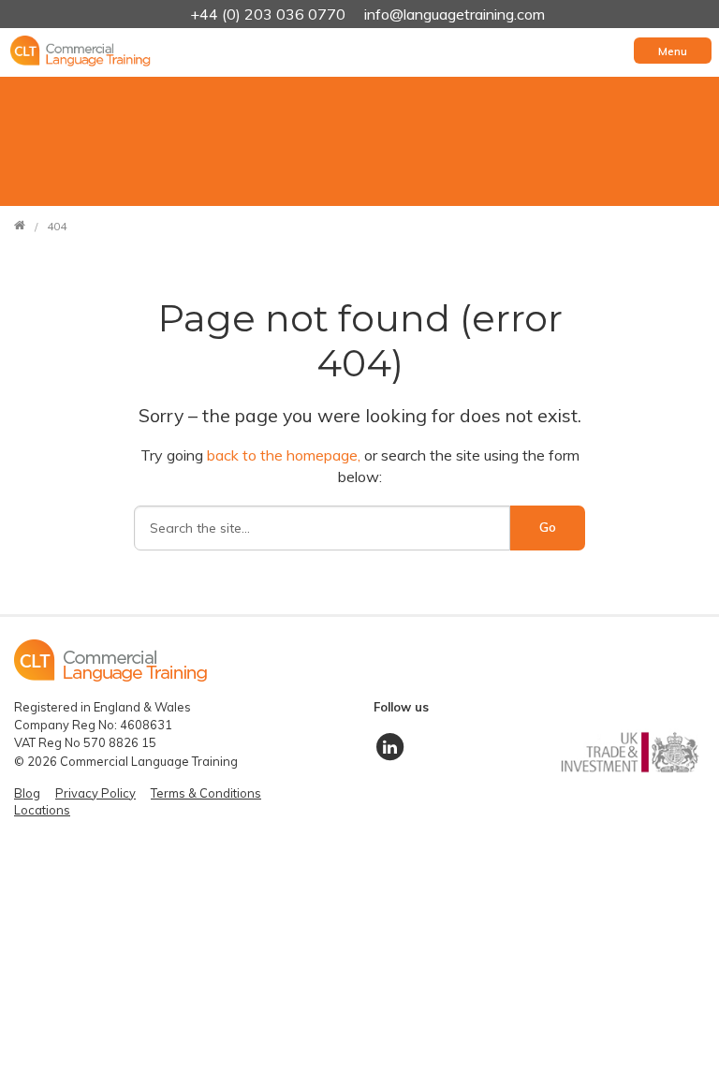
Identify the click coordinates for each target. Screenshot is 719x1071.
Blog (27, 792)
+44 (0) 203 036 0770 (269, 14)
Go (547, 527)
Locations (42, 809)
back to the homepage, (285, 455)
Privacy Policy (95, 792)
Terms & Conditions (206, 792)
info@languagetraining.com (454, 14)
